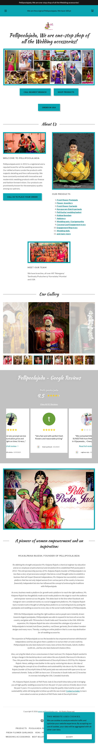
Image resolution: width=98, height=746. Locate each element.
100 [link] (67, 10)
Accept (69, 737)
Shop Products (66, 92)
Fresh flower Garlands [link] (19, 732)
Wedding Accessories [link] (18, 737)
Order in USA (49, 107)
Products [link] (21, 728)
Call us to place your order (22, 197)
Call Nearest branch (35, 92)
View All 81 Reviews (49, 404)
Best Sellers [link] (39, 737)
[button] (7, 10)
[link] (92, 10)
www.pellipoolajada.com (48, 711)
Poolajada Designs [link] (40, 728)
